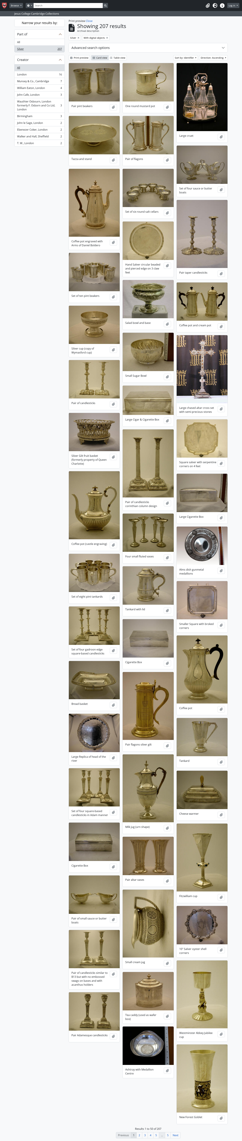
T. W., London (39, 143)
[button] (207, 5)
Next (175, 1135)
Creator (23, 59)
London (39, 75)
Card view (101, 57)
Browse (15, 5)
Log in (232, 5)
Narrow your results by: (39, 23)
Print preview (80, 57)
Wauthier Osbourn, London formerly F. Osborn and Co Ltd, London (39, 105)
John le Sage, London (39, 123)
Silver (39, 49)
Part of (22, 34)
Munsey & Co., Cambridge (39, 82)
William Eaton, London (39, 88)
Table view (119, 57)
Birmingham (39, 117)
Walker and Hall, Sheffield (39, 137)
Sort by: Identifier (185, 57)
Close (89, 21)
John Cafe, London (39, 95)
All (18, 42)
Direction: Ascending (212, 57)
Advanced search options (90, 47)
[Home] (5, 5)
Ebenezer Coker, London (39, 130)
